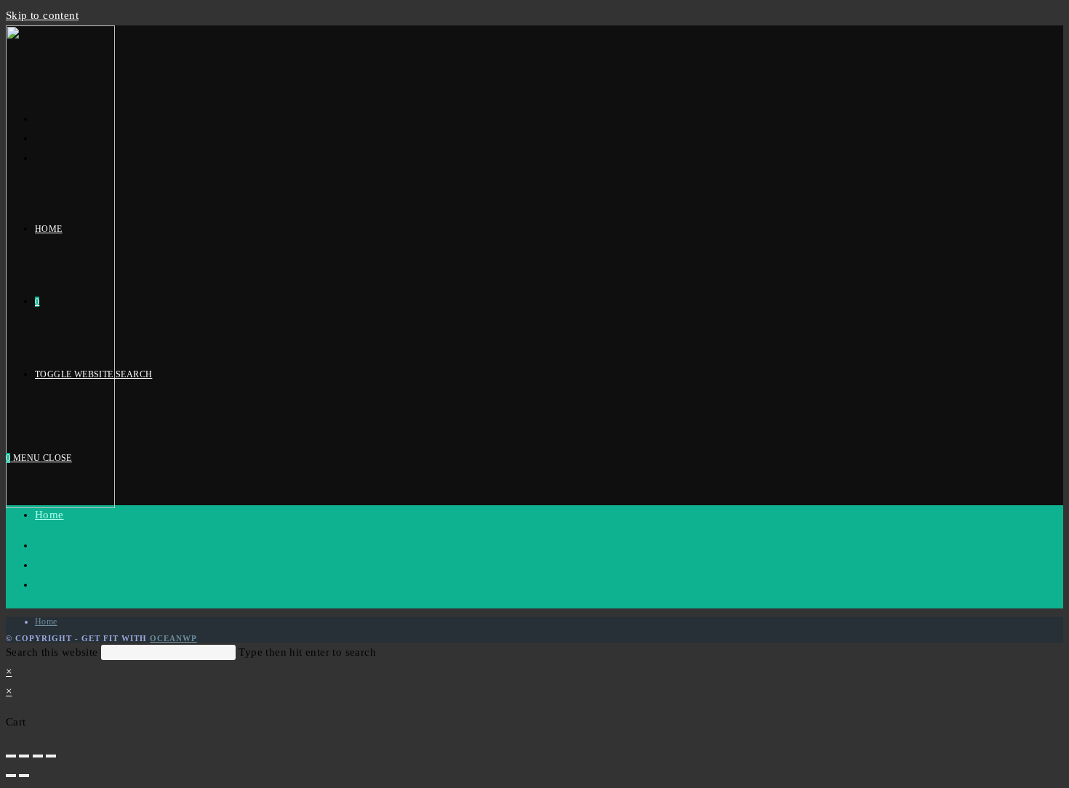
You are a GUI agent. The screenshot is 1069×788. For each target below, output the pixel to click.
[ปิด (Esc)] (11, 756)
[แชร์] (24, 756)
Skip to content (42, 15)
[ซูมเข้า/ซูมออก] (51, 756)
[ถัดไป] (24, 775)
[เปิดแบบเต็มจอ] (38, 756)
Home (49, 514)
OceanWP (173, 638)
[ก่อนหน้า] (11, 775)
